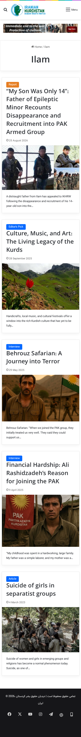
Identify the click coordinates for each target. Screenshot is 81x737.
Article (12, 579)
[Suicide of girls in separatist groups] (40, 629)
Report (13, 85)
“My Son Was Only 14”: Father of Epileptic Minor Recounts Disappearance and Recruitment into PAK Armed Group (37, 112)
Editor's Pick (16, 227)
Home (38, 47)
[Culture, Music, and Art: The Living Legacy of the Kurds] (40, 286)
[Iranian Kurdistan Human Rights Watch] (28, 10)
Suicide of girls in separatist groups (31, 589)
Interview (14, 347)
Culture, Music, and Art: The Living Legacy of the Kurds (40, 242)
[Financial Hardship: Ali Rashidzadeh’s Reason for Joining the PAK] (40, 521)
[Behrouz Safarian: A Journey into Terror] (40, 398)
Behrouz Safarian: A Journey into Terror (34, 357)
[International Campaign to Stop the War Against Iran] (40, 28)
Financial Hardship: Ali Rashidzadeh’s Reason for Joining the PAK (37, 473)
